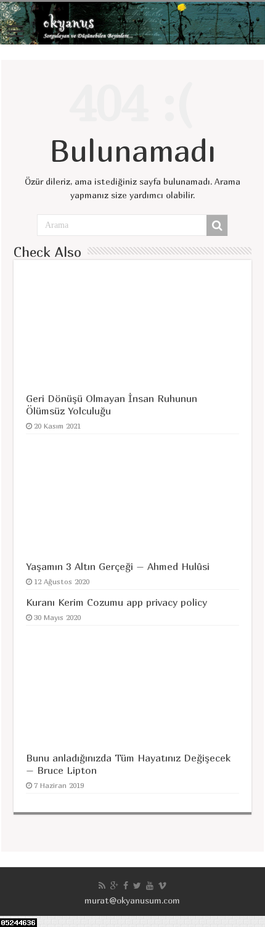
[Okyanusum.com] (132, 23)
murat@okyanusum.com (132, 900)
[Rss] (102, 885)
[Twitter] (137, 885)
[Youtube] (150, 885)
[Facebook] (125, 885)
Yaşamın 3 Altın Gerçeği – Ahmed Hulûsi (118, 566)
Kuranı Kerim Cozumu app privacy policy (116, 602)
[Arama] (216, 225)
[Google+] (114, 885)
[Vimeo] (162, 885)
